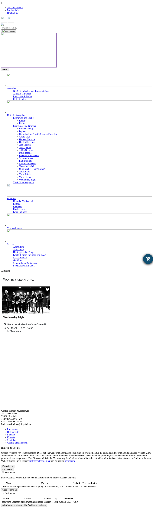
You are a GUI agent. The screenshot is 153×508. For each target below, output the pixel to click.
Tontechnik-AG (26, 166)
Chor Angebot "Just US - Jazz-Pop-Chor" (39, 134)
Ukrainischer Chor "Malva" (32, 169)
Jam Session (25, 144)
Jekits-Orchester (26, 150)
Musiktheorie (25, 153)
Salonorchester (26, 158)
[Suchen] (8, 31)
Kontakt (11, 437)
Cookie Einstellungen (17, 442)
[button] (79, 82)
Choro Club (24, 136)
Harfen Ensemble (27, 142)
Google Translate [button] (9, 490)
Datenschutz (13, 432)
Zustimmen (9, 472)
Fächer (22, 123)
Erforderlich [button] (7, 469)
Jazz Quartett (25, 147)
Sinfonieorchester (27, 163)
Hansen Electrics (27, 139)
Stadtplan (11, 440)
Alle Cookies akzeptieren (35, 505)
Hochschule (12, 13)
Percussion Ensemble (29, 155)
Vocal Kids (24, 171)
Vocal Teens (25, 177)
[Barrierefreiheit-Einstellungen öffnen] (148, 259)
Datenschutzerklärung (39, 461)
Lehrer (22, 120)
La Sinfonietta (25, 161)
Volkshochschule (15, 7)
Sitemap (11, 434)
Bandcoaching (26, 128)
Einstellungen (8, 466)
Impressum (12, 429)
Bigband (23, 131)
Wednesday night (27, 179)
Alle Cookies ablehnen (12, 505)
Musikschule (13, 10)
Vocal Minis (24, 174)
